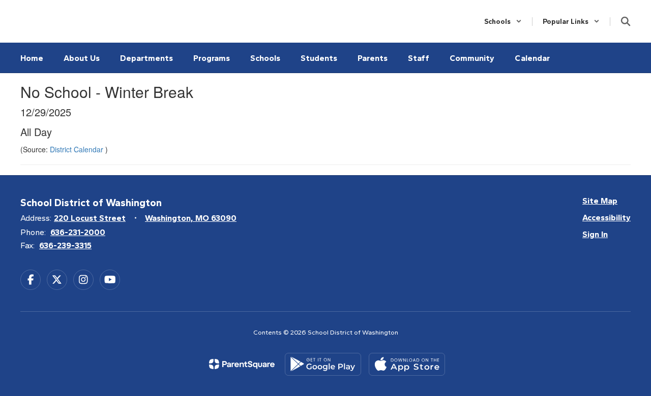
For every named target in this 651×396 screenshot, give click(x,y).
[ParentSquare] (241, 364)
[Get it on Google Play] (323, 364)
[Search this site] (625, 21)
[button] (503, 21)
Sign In (595, 234)
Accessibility (606, 217)
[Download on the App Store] (407, 364)
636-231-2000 (77, 232)
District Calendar (77, 149)
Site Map (599, 201)
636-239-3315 (65, 245)
